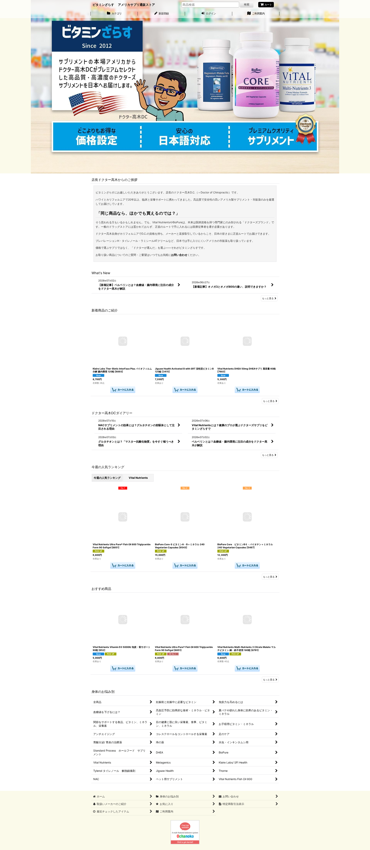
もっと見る (268, 298)
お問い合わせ (179, 254)
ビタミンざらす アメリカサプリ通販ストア (123, 5)
